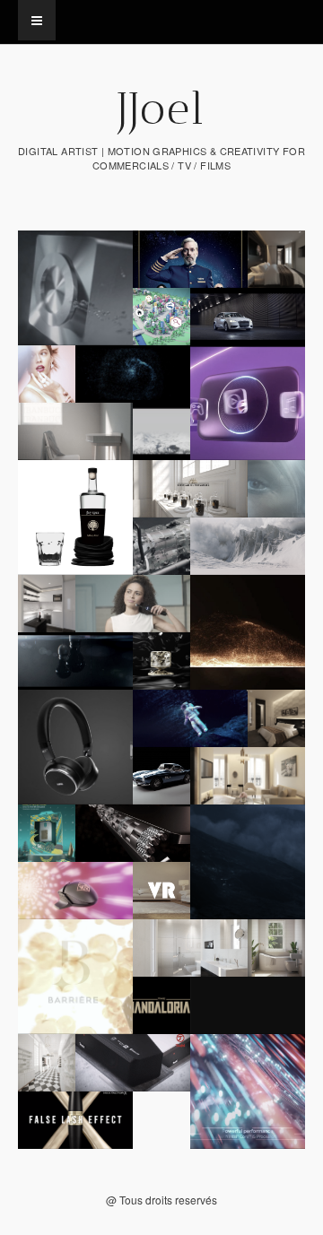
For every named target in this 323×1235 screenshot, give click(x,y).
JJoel (161, 108)
